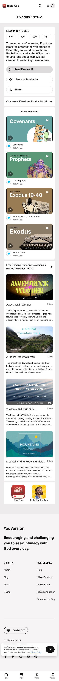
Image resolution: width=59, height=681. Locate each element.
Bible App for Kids (39, 500)
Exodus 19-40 (22, 252)
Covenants (21, 144)
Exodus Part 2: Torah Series (29, 216)
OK (50, 649)
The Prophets (22, 180)
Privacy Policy (36, 652)
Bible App (18, 500)
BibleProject (17, 148)
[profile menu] (50, 6)
